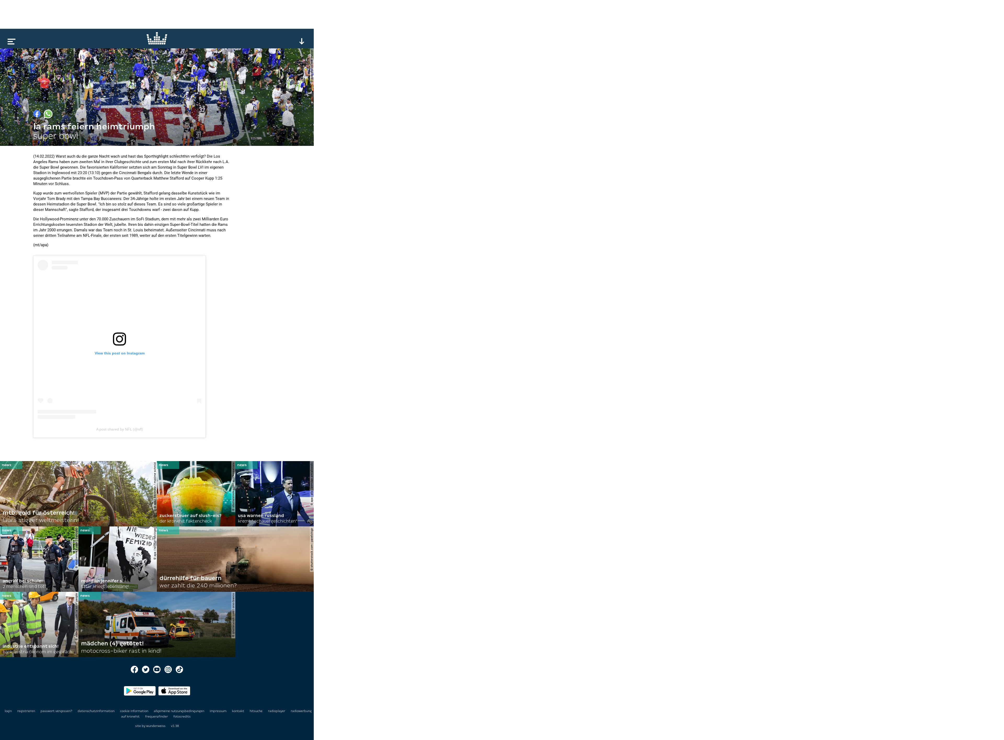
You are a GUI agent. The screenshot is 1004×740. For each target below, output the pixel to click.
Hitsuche (256, 711)
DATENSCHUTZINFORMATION (96, 711)
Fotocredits (182, 716)
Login (8, 711)
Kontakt (238, 711)
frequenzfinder (157, 716)
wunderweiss (156, 726)
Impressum (218, 711)
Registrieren (26, 711)
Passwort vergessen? (56, 711)
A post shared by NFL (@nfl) (119, 429)
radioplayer (277, 711)
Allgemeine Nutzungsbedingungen (179, 711)
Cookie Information (134, 711)
